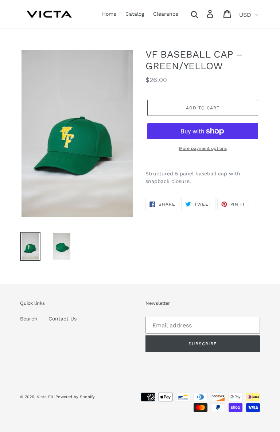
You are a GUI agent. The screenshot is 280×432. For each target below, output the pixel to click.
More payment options (203, 148)
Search (29, 319)
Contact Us (62, 319)
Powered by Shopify (75, 396)
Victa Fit (45, 396)
